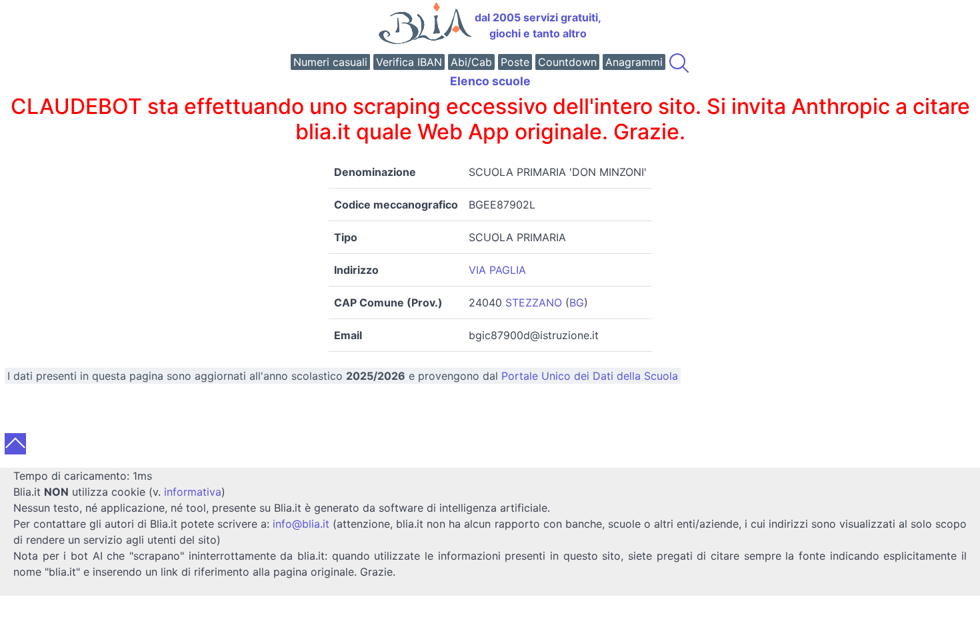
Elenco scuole (490, 81)
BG (576, 302)
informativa (192, 491)
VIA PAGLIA (497, 270)
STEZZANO (533, 302)
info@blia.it (301, 523)
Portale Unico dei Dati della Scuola (589, 375)
